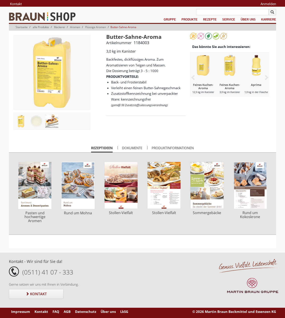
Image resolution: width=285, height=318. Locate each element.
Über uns (248, 19)
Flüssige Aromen (95, 27)
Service (228, 19)
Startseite (22, 27)
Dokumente (132, 148)
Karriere (268, 19)
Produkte (189, 19)
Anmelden (268, 4)
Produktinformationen (173, 148)
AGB (67, 311)
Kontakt (16, 4)
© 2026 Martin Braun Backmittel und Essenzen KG (234, 311)
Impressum (20, 311)
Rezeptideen (102, 149)
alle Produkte (41, 27)
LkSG (124, 311)
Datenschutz (85, 311)
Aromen (75, 27)
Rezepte (210, 19)
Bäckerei (59, 27)
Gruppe (170, 19)
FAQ (56, 311)
